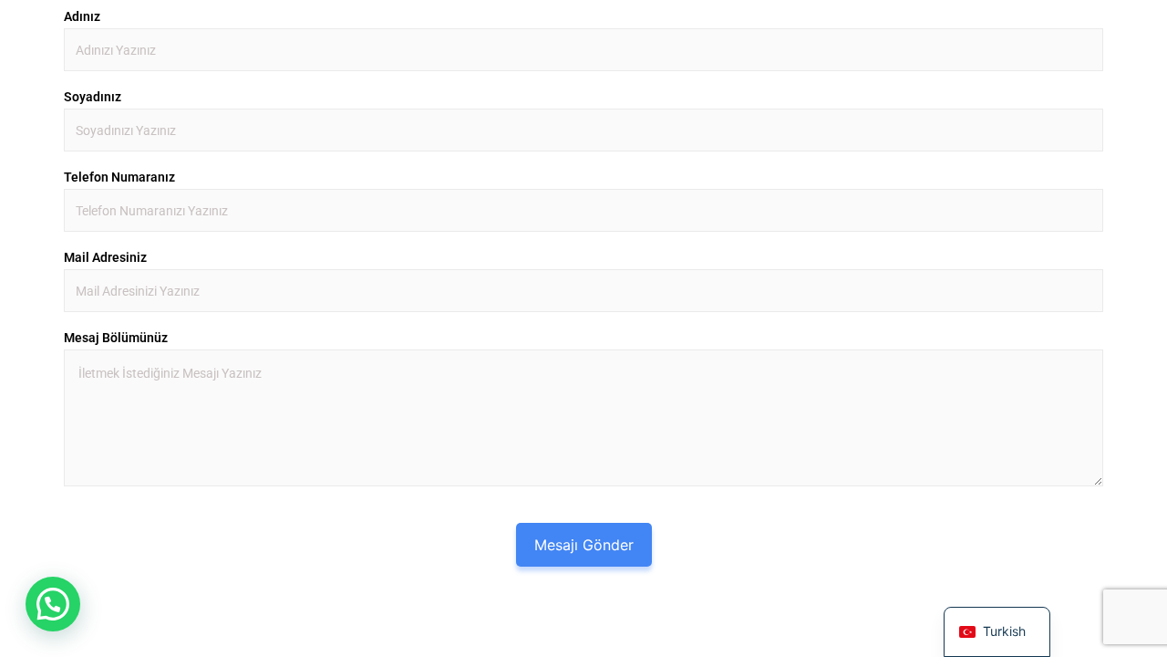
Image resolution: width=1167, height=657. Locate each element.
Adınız (82, 16)
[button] (53, 604)
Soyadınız (92, 96)
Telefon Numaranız (119, 177)
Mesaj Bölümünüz (116, 337)
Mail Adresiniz (105, 257)
